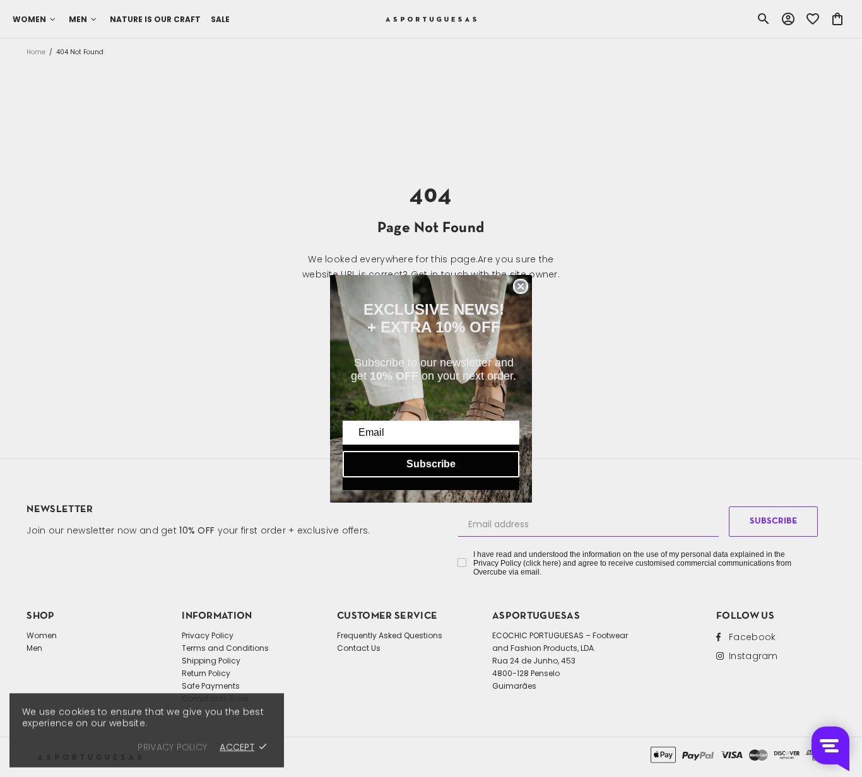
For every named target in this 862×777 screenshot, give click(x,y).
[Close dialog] (520, 286)
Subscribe (431, 464)
